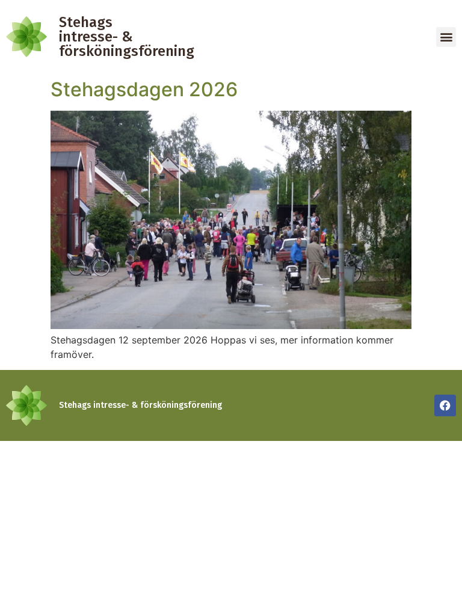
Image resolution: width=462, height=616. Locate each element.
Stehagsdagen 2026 (144, 89)
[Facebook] (445, 405)
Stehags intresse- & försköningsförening (126, 37)
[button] (446, 37)
